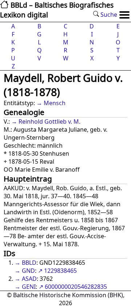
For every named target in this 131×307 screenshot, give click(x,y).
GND (28, 271)
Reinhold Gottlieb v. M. (49, 121)
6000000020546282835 (76, 287)
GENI (29, 287)
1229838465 (60, 271)
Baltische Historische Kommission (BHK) (68, 295)
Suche (108, 15)
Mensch (55, 103)
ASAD (29, 279)
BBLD (29, 263)
